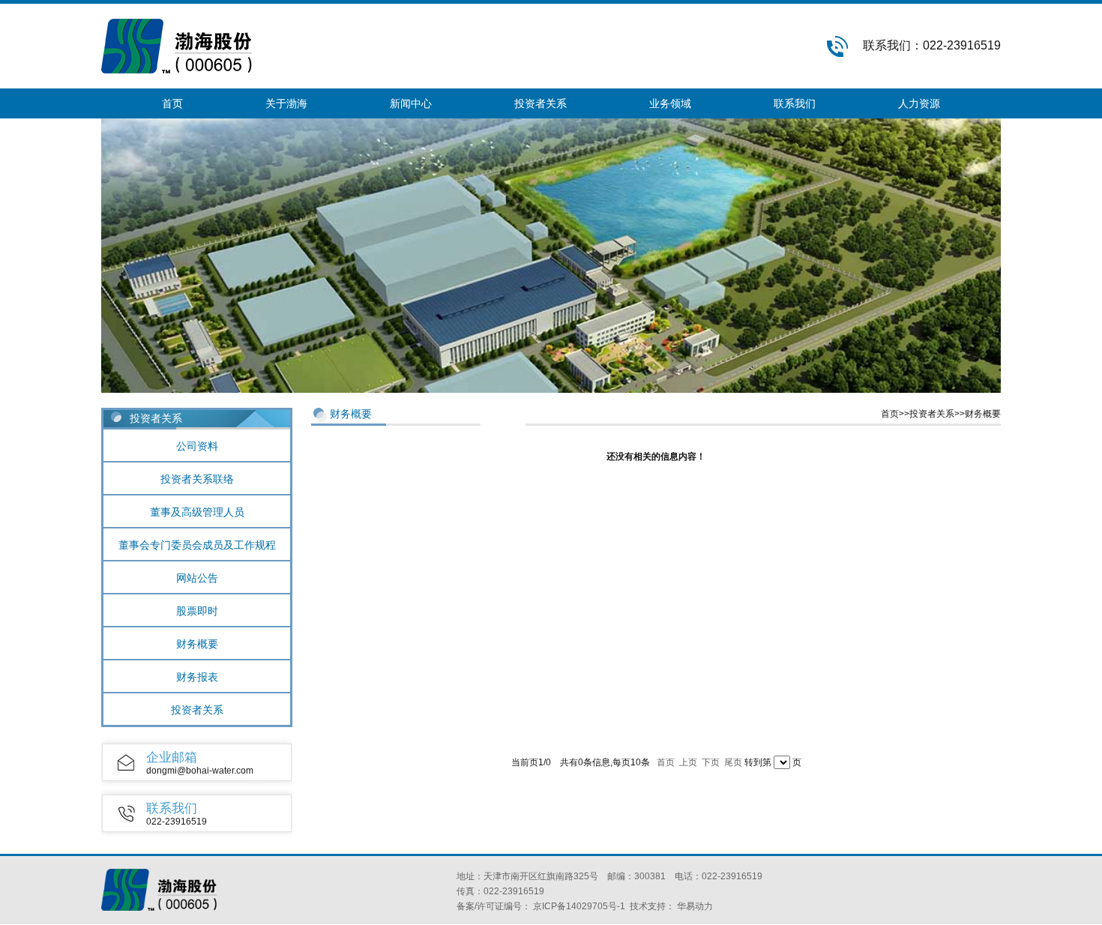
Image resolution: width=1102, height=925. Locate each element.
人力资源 (919, 103)
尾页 (733, 762)
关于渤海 (286, 103)
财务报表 (197, 677)
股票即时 (197, 611)
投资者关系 (540, 103)
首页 (172, 103)
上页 (688, 762)
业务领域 (670, 103)
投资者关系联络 (197, 479)
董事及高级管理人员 (197, 512)
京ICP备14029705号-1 (579, 906)
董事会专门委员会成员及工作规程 (197, 545)
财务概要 (197, 644)
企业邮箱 (171, 757)
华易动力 (695, 906)
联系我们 (795, 103)
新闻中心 (411, 103)
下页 (711, 762)
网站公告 (197, 578)
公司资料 (197, 446)
